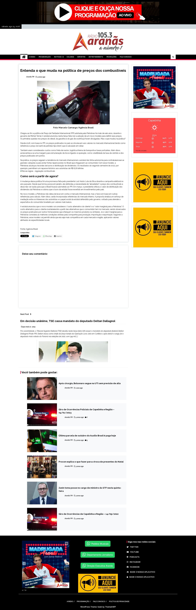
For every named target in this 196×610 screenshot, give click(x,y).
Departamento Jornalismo (100, 554)
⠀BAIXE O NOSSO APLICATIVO (142, 572)
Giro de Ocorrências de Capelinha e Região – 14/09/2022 (89, 514)
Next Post (24, 314)
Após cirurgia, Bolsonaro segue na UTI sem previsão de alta (90, 383)
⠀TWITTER (133, 547)
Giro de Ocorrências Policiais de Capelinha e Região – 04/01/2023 (86, 411)
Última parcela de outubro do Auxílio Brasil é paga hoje (87, 435)
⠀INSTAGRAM (134, 562)
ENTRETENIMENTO (96, 57)
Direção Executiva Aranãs (100, 565)
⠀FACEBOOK (134, 567)
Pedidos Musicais (100, 543)
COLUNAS (70, 57)
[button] (24, 563)
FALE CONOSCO (126, 57)
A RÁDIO (32, 57)
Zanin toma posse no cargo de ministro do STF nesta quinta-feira (90, 489)
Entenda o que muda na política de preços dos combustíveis (73, 70)
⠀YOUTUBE (134, 552)
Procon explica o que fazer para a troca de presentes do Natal (91, 461)
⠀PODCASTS (133, 557)
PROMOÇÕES (111, 57)
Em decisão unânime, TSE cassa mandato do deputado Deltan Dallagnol (67, 321)
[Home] (23, 57)
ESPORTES (81, 57)
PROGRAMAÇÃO (45, 57)
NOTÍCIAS (57, 57)
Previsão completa (141, 150)
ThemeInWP (110, 607)
